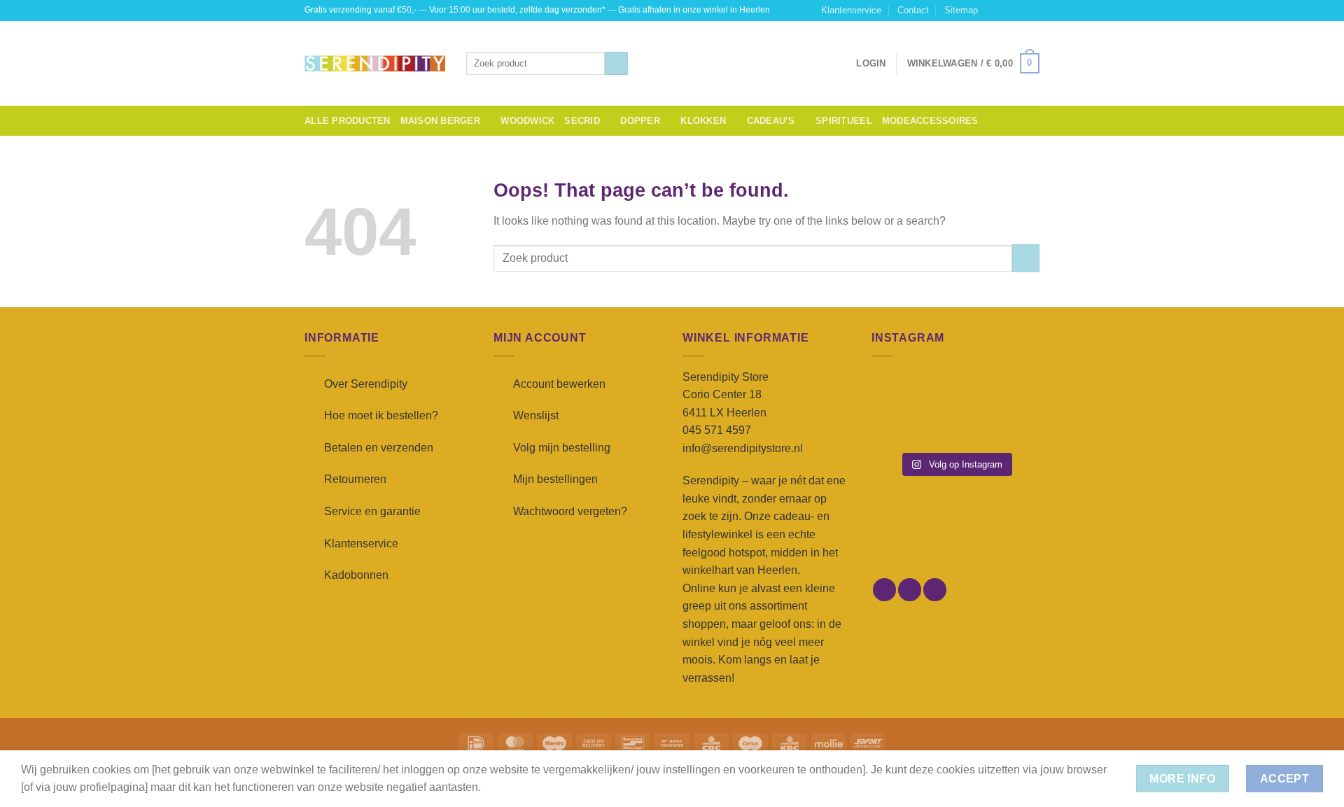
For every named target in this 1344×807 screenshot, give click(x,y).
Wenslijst (536, 415)
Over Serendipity (365, 384)
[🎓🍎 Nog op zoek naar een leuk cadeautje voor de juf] (897, 426)
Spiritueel (844, 120)
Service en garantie (372, 511)
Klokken (703, 120)
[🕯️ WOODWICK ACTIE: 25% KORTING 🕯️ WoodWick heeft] (955, 391)
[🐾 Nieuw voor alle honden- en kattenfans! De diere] (897, 391)
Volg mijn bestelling (561, 448)
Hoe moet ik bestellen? (381, 415)
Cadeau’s (771, 120)
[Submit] (616, 64)
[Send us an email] (1032, 10)
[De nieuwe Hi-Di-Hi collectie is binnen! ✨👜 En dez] (1014, 426)
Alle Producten (347, 120)
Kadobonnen (356, 575)
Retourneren (355, 479)
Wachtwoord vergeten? (570, 511)
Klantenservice (851, 10)
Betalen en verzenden (378, 448)
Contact (913, 10)
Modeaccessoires (930, 120)
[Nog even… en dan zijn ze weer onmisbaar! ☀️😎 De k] (1014, 391)
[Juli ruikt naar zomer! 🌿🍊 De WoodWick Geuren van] (955, 426)
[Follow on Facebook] (992, 10)
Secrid (582, 120)
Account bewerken (559, 384)
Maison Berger (440, 120)
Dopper (640, 120)
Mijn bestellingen (555, 479)
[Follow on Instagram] (1006, 10)
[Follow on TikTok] (1019, 10)
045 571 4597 (716, 430)
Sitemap (961, 10)
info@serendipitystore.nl (742, 448)
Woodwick (527, 120)
